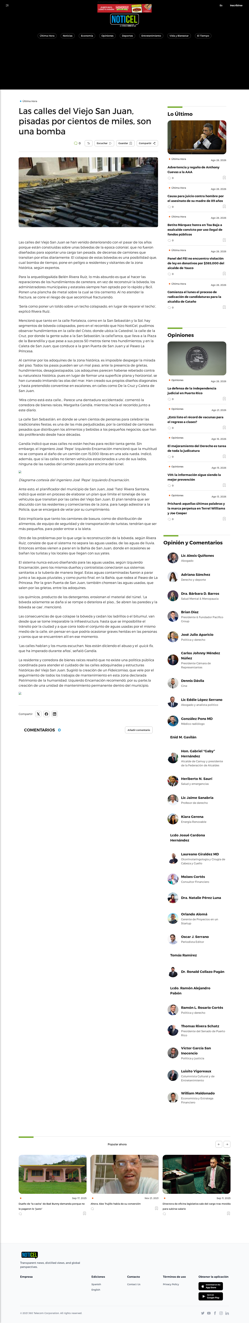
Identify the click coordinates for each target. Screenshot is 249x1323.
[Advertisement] (124, 66)
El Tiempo (203, 35)
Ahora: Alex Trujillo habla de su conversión (44, 1203)
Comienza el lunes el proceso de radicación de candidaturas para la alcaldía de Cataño (194, 296)
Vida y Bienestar (179, 35)
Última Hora (47, 35)
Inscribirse (236, 5)
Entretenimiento (151, 35)
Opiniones (107, 35)
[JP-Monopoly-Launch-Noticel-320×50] (124, 8)
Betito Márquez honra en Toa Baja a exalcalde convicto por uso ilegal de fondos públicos (195, 229)
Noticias (67, 35)
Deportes (127, 35)
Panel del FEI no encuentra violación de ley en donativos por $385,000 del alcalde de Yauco (196, 263)
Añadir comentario (139, 730)
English (95, 1289)
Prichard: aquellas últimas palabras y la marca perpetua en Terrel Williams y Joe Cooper (196, 508)
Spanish (96, 1284)
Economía (87, 35)
